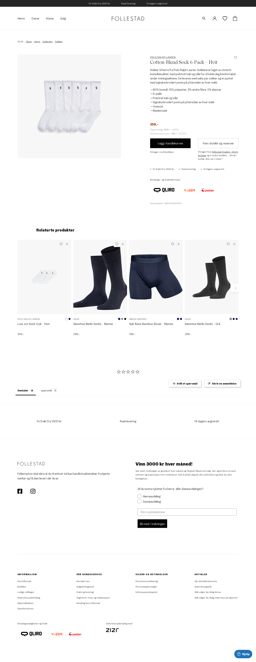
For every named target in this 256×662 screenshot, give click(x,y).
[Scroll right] (234, 288)
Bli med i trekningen (152, 523)
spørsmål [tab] (46, 390)
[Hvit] (66, 319)
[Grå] (122, 319)
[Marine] (69, 319)
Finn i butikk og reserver (218, 143)
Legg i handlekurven (170, 143)
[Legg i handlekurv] (67, 244)
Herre (37, 41)
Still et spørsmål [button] (187, 383)
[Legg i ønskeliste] (61, 244)
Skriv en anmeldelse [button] (224, 383)
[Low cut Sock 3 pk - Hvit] (44, 279)
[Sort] (125, 319)
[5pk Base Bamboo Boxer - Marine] (156, 279)
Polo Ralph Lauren (163, 57)
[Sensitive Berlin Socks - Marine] (100, 279)
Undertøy (48, 41)
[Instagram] (33, 491)
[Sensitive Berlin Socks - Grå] (212, 279)
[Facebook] (20, 491)
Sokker (59, 41)
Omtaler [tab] (22, 390)
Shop (29, 41)
